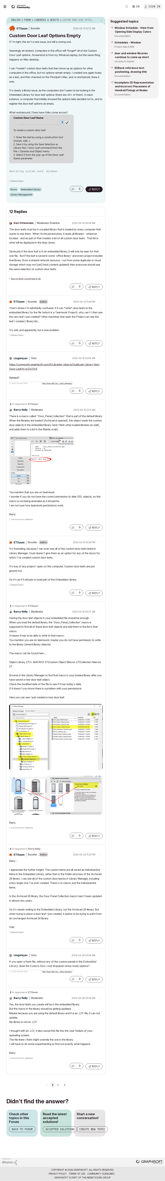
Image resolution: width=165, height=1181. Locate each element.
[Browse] (6, 7)
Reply (96, 189)
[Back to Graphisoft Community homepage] (21, 6)
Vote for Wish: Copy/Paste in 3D (26, 278)
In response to (25, 404)
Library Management (21, 194)
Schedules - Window (128, 42)
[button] (73, 189)
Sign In (154, 6)
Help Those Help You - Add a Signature (57, 383)
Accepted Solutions (60, 1129)
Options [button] (101, 20)
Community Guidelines (101, 1173)
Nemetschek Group (99, 1177)
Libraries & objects (124, 61)
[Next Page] (65, 1085)
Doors (13, 189)
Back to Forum (22, 1129)
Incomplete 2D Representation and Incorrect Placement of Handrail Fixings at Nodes (134, 86)
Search (126, 6)
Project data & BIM (124, 46)
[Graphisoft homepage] (149, 1162)
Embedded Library (31, 189)
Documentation (123, 36)
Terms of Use (77, 1173)
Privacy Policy (58, 1173)
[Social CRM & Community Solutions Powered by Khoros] (9, 1161)
